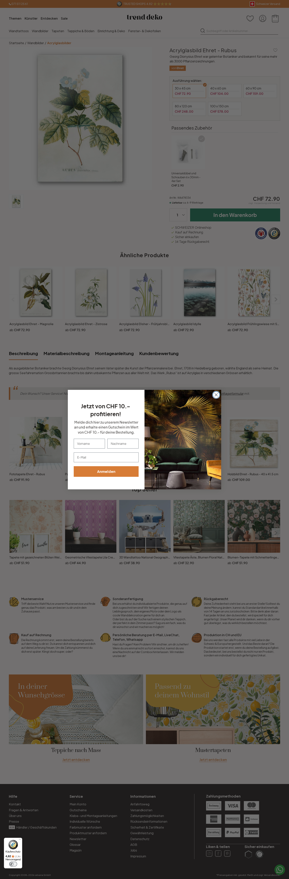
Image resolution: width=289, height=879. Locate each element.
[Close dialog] (216, 394)
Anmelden (106, 471)
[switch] (13, 864)
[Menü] (19, 840)
